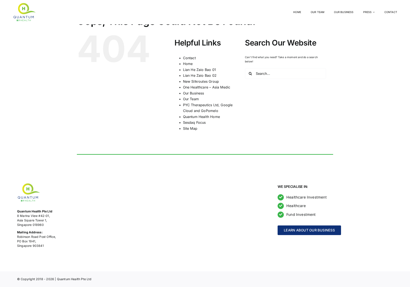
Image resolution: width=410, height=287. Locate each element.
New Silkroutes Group (201, 81)
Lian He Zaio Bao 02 (200, 75)
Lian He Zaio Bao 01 (199, 70)
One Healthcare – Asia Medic (206, 87)
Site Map (190, 128)
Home (188, 64)
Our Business (193, 93)
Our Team (191, 99)
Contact (189, 58)
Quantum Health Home (201, 117)
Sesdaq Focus (194, 122)
